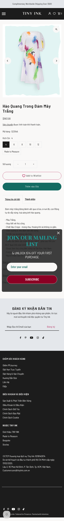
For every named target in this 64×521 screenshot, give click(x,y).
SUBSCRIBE (32, 279)
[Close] (58, 233)
